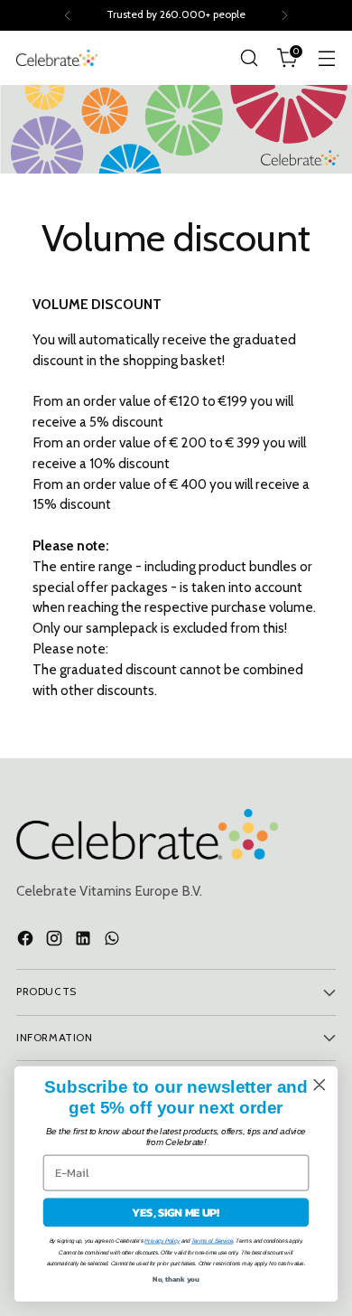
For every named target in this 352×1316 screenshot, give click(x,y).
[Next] (284, 15)
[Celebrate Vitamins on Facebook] (27, 941)
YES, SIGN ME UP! (175, 1212)
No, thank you (176, 1279)
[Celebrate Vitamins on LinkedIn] (85, 941)
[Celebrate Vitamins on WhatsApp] (114, 941)
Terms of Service (212, 1240)
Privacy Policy (162, 1240)
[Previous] (68, 15)
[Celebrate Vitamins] (56, 57)
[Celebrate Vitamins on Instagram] (56, 941)
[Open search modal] (248, 58)
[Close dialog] (319, 1084)
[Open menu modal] (326, 58)
